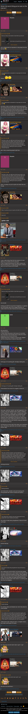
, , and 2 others (13, 582)
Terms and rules (9, 706)
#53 (26, 447)
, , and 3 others (12, 430)
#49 (26, 328)
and (6, 80)
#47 (26, 258)
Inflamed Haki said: (5, 675)
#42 (26, 68)
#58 (26, 599)
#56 (26, 541)
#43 (26, 97)
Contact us (3, 706)
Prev (9, 12)
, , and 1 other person (11, 51)
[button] (1, 1)
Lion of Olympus (14, 629)
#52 (26, 407)
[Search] (26, 1)
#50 (26, 359)
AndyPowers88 (13, 346)
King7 (11, 434)
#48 (26, 286)
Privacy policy (16, 706)
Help (21, 706)
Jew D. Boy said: (5, 138)
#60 (26, 672)
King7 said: (4, 486)
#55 (26, 511)
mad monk (12, 394)
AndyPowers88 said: (6, 383)
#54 (26, 483)
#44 (26, 135)
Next (19, 12)
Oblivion (12, 244)
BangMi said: (4, 602)
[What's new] (24, 1)
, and (11, 545)
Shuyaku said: (4, 70)
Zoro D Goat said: (5, 33)
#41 (26, 31)
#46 (26, 205)
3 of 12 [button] (14, 12)
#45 (26, 169)
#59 (26, 642)
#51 (26, 381)
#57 (26, 562)
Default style (4, 704)
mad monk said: (5, 450)
